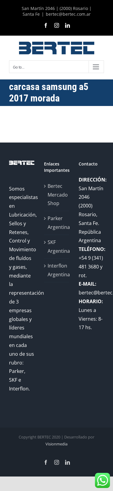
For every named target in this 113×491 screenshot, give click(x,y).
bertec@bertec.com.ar (68, 14)
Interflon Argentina (57, 270)
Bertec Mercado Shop (57, 195)
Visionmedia (56, 444)
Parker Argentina (57, 222)
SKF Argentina (57, 246)
